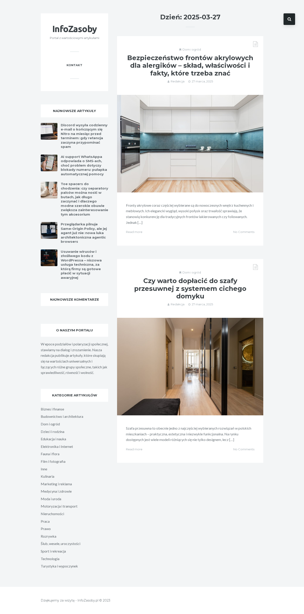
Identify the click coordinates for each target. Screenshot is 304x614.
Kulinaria (47, 476)
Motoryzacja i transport (59, 506)
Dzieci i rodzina (52, 431)
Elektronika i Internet (57, 446)
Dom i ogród (191, 49)
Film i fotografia (53, 461)
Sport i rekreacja (53, 551)
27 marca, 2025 (202, 81)
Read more (134, 232)
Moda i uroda (51, 499)
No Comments (243, 232)
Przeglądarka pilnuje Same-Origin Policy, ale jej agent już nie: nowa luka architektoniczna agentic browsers (84, 233)
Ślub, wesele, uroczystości (60, 543)
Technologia (50, 559)
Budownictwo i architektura (62, 416)
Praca (45, 521)
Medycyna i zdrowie (56, 491)
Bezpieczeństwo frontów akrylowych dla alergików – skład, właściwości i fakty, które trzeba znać (190, 65)
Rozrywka (48, 536)
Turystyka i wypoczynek (59, 566)
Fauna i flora (50, 454)
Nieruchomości (52, 514)
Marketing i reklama (56, 484)
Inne (44, 469)
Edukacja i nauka (53, 439)
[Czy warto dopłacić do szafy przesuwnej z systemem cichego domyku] (190, 366)
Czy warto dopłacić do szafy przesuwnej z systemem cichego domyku (190, 288)
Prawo (46, 528)
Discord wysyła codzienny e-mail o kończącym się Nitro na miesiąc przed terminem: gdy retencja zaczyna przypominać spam (84, 136)
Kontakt (74, 65)
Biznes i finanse (52, 409)
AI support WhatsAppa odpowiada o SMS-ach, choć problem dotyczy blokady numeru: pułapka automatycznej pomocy (84, 165)
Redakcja (177, 81)
